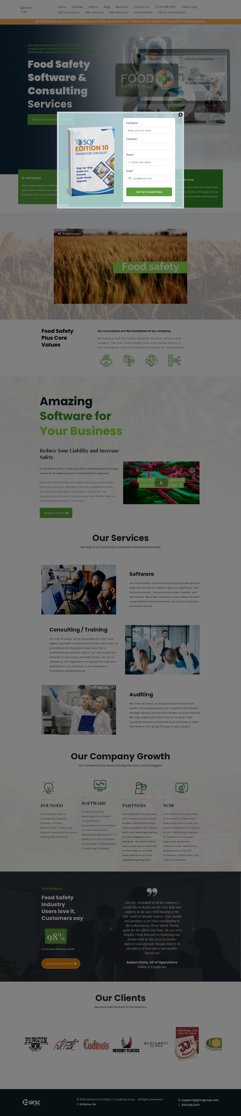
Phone (130, 155)
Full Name (132, 123)
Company (132, 139)
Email (130, 171)
